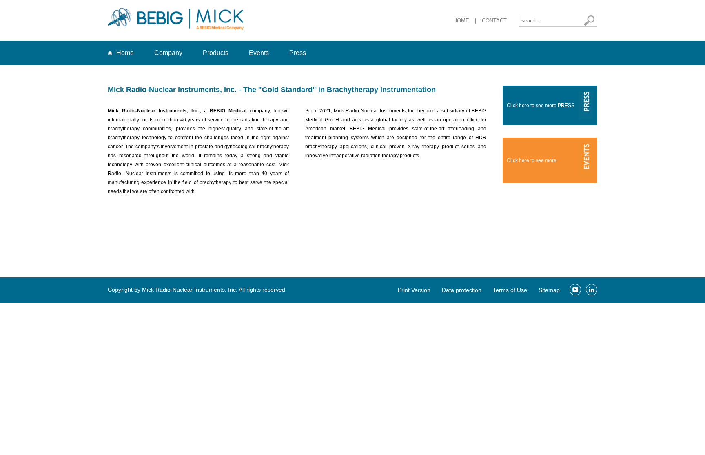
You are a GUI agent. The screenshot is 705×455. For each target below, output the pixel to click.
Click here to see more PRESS (540, 105)
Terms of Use (510, 290)
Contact (494, 21)
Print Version (414, 290)
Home (461, 21)
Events (259, 52)
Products (215, 52)
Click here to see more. (532, 160)
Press (297, 52)
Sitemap (549, 290)
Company (168, 52)
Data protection (461, 290)
